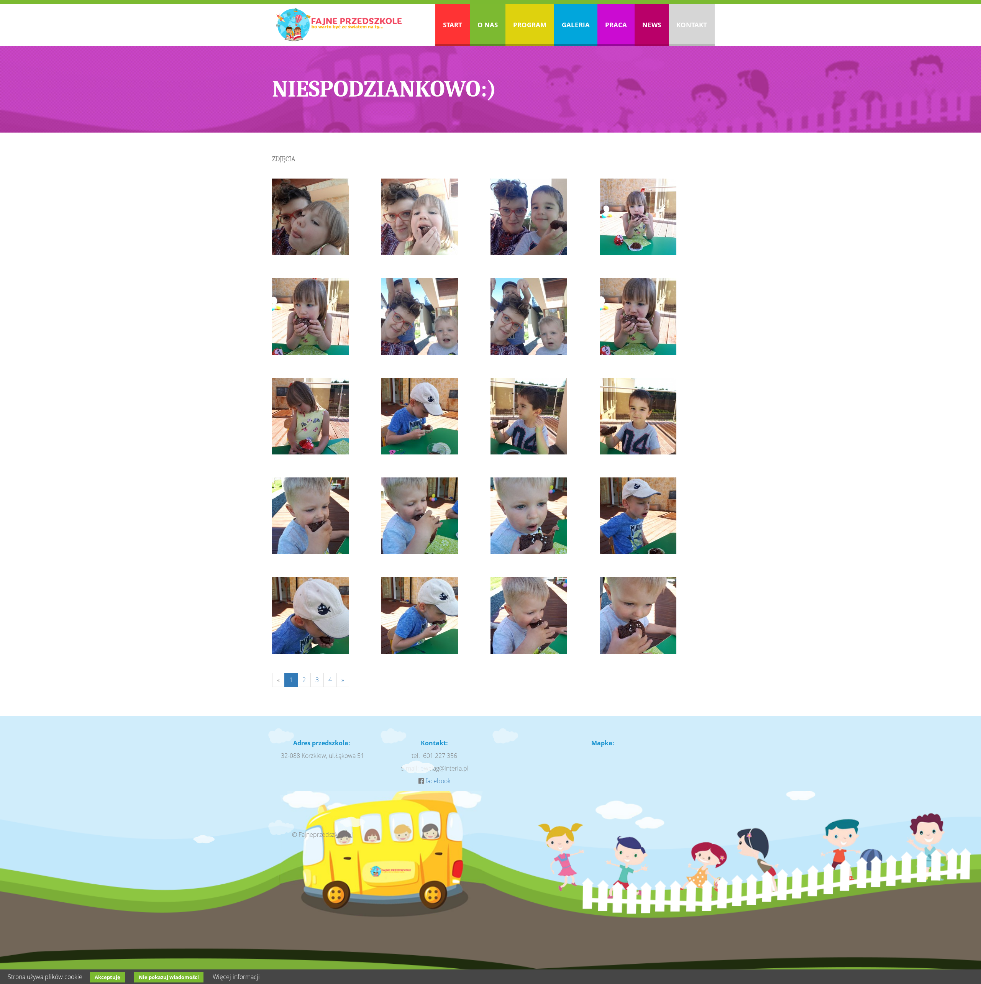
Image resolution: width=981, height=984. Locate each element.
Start (452, 24)
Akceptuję (107, 977)
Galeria (576, 24)
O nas (487, 24)
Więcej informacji (236, 977)
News (651, 24)
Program (529, 24)
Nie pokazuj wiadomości (169, 977)
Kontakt (691, 24)
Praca (616, 24)
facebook (438, 781)
